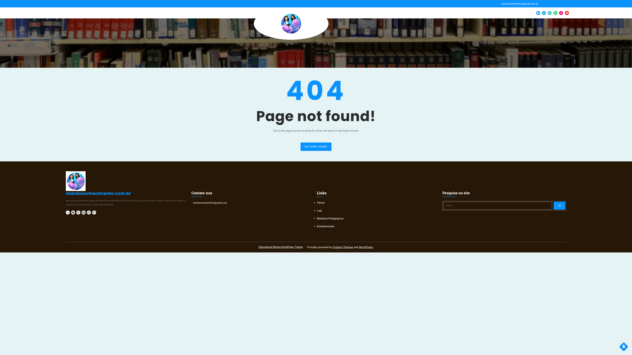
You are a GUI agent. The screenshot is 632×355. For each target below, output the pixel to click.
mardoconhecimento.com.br (98, 193)
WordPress (366, 247)
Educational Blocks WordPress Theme (281, 247)
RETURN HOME (316, 146)
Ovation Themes (343, 247)
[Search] (559, 206)
